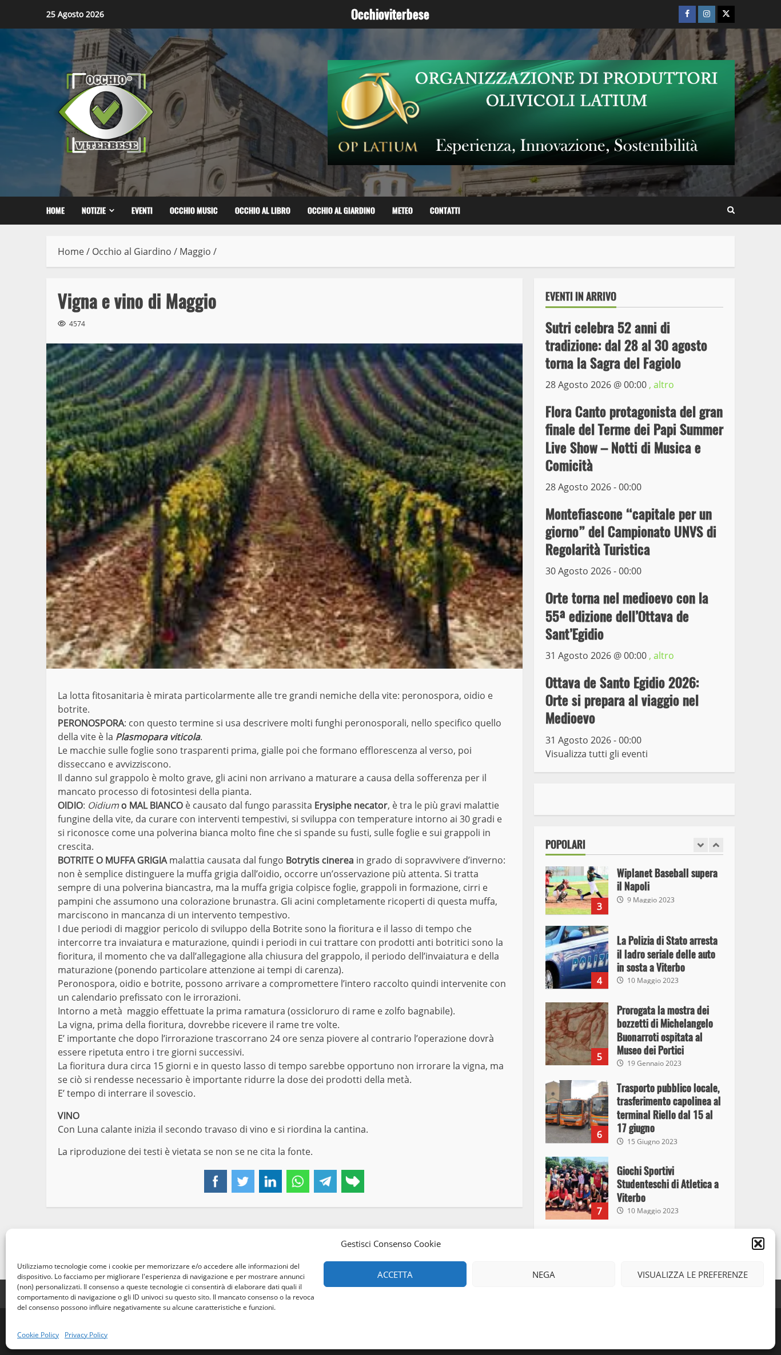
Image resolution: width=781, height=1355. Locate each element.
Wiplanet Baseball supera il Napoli (576, 883)
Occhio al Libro (262, 210)
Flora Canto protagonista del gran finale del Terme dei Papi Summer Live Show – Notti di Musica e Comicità (634, 438)
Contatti (445, 210)
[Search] (731, 210)
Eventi (142, 210)
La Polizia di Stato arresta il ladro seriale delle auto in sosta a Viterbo (576, 957)
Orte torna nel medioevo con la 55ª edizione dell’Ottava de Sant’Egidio (626, 615)
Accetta (395, 1274)
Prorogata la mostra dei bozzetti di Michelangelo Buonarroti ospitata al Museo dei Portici (576, 1033)
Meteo (402, 210)
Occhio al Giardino (341, 210)
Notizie (94, 210)
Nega (543, 1274)
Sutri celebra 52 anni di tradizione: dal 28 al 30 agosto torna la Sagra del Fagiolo (626, 344)
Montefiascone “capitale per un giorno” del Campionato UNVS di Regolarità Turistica (630, 531)
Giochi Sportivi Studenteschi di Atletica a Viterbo (576, 1188)
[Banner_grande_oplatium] (531, 111)
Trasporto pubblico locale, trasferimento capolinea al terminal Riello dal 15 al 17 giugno (576, 1111)
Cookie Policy (38, 1335)
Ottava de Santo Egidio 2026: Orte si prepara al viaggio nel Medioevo (622, 700)
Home (55, 210)
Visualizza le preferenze (692, 1274)
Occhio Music (194, 210)
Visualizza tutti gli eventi (596, 753)
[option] (635, 889)
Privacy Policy (86, 1335)
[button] (758, 1243)
